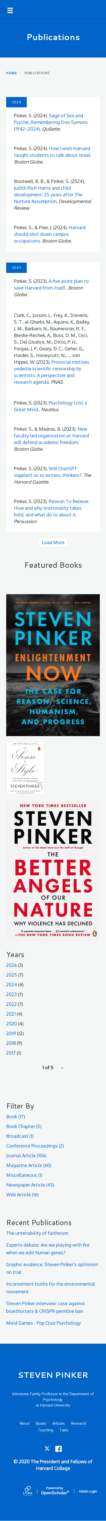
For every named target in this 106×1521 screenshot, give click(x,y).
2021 (11, 1014)
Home (11, 73)
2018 (11, 1043)
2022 (11, 1004)
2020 (11, 1023)
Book (15, 1116)
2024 (11, 984)
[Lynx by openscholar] (32, 1491)
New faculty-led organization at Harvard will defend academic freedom (51, 435)
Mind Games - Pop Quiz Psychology (43, 1323)
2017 (11, 1053)
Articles (58, 1423)
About (25, 1423)
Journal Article (26, 1155)
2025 (11, 975)
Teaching (45, 1430)
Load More (53, 542)
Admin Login (88, 1491)
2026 (11, 965)
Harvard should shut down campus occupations (50, 234)
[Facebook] (58, 1449)
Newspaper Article (30, 1185)
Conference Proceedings (35, 1146)
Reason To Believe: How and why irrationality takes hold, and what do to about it (51, 507)
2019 (11, 1033)
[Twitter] (47, 1449)
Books (41, 1423)
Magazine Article (28, 1165)
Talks (63, 1430)
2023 (11, 994)
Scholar (54, 1491)
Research (78, 1423)
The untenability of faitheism (37, 1233)
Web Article (22, 1194)
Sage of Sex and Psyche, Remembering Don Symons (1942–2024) (51, 122)
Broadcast (19, 1136)
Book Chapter (23, 1126)
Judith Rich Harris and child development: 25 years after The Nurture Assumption (48, 194)
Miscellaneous (24, 1175)
